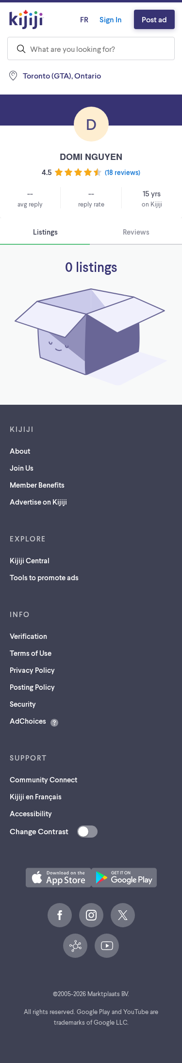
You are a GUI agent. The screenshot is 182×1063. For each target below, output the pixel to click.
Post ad (154, 19)
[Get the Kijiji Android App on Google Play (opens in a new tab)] (124, 877)
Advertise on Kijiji (38, 501)
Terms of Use (30, 653)
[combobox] (91, 48)
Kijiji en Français (36, 796)
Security (23, 704)
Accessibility (31, 813)
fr (84, 19)
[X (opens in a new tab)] (123, 915)
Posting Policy (32, 686)
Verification (28, 636)
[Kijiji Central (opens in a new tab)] (75, 946)
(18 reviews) (122, 172)
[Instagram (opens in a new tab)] (91, 915)
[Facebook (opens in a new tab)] (60, 915)
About (20, 450)
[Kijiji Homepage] (26, 19)
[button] (58, 877)
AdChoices (28, 720)
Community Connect (43, 779)
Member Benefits (37, 484)
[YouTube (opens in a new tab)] (107, 946)
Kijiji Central (30, 560)
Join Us (21, 467)
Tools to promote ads (44, 577)
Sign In (110, 19)
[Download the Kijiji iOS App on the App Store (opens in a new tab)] (58, 877)
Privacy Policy (32, 670)
